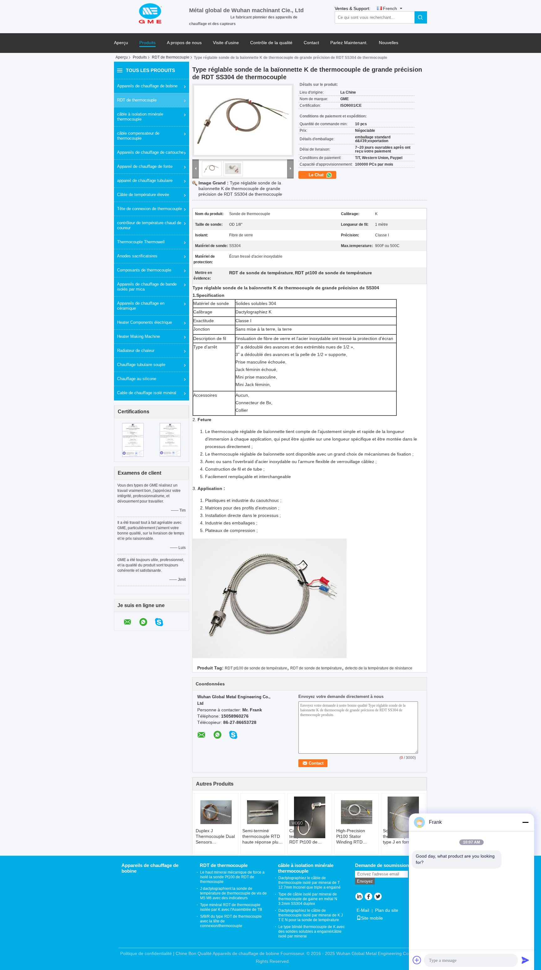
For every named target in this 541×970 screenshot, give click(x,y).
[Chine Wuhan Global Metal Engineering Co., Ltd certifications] (133, 439)
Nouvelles (388, 42)
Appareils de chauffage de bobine (147, 86)
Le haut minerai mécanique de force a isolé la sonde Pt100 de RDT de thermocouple (232, 877)
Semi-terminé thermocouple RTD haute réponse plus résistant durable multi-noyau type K (261, 836)
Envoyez (365, 881)
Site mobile (372, 918)
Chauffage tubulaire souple (141, 364)
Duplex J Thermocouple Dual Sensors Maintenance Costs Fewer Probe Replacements (215, 836)
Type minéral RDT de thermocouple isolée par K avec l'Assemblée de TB (231, 907)
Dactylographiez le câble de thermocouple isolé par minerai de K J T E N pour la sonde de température (310, 915)
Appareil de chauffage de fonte (145, 166)
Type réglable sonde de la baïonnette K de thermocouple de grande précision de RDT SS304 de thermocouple (240, 188)
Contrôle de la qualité (271, 42)
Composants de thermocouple (144, 270)
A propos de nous (184, 42)
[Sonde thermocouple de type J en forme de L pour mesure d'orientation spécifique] (403, 817)
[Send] (525, 960)
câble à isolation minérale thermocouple (140, 116)
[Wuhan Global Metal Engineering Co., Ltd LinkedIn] (359, 897)
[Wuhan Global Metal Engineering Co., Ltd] (151, 12)
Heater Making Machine (138, 336)
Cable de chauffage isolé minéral (146, 392)
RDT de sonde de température (316, 668)
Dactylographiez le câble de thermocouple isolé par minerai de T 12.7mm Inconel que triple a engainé (309, 883)
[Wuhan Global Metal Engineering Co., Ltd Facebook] (368, 897)
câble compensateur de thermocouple (138, 136)
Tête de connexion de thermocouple (149, 208)
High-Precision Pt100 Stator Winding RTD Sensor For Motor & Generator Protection (355, 836)
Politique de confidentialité (146, 953)
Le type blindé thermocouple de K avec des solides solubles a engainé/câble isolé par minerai (311, 931)
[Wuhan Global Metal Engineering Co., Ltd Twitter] (378, 897)
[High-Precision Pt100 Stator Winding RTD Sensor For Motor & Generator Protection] (357, 812)
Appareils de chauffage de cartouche (150, 152)
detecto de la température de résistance (378, 668)
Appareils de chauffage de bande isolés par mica (147, 287)
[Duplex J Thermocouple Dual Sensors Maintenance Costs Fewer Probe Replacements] (216, 812)
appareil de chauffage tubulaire (145, 180)
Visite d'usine (226, 42)
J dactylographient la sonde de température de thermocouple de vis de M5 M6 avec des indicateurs (233, 893)
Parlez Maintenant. (349, 42)
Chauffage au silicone (136, 378)
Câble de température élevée (143, 194)
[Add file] (417, 960)
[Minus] (525, 822)
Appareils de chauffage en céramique (140, 306)
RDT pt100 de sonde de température (256, 668)
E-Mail (363, 910)
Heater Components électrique (144, 322)
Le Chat (317, 175)
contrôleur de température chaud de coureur (149, 225)
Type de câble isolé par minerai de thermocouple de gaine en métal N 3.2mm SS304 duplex (307, 899)
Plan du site (386, 910)
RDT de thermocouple (170, 57)
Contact (311, 42)
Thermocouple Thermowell (141, 242)
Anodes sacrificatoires (137, 256)
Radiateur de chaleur (135, 350)
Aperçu (121, 42)
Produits (147, 42)
